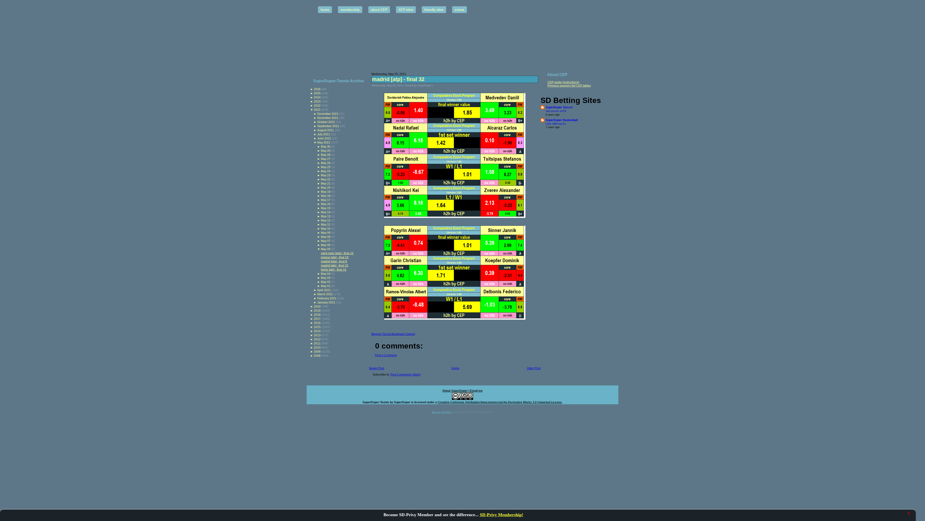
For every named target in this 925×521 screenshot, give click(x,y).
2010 (317, 347)
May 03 (325, 278)
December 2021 (327, 114)
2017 (317, 319)
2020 (317, 306)
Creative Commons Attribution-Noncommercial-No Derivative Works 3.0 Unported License (500, 402)
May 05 (325, 249)
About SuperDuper (455, 390)
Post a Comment (386, 355)
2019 (317, 310)
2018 (317, 314)
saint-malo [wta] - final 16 (337, 253)
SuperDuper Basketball (562, 120)
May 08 (325, 237)
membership (350, 10)
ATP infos (406, 10)
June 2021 (324, 138)
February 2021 (327, 298)
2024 (317, 97)
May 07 (325, 241)
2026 (317, 89)
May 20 (325, 187)
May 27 (325, 159)
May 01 (325, 286)
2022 (317, 105)
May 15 (325, 208)
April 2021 (324, 290)
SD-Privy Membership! (501, 514)
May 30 (325, 146)
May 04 (325, 273)
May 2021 (323, 142)
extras (459, 10)
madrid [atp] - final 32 (334, 265)
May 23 (325, 175)
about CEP (379, 10)
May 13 (325, 216)
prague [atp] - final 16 (335, 257)
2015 (317, 327)
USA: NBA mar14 (556, 123)
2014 (317, 331)
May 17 (325, 200)
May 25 (325, 167)
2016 (317, 323)
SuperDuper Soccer (559, 107)
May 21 (325, 183)
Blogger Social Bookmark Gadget (393, 334)
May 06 (325, 245)
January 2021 (326, 302)
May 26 (325, 163)
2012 (317, 339)
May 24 (325, 171)
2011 (317, 343)
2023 (317, 101)
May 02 (325, 282)
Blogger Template (441, 412)
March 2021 (325, 294)
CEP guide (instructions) (563, 82)
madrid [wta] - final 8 (334, 261)
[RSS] (311, 400)
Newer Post (376, 368)
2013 (317, 335)
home (325, 10)
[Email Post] (436, 85)
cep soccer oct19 (556, 111)
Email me (476, 390)
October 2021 (326, 122)
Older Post (534, 368)
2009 (317, 351)
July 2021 (323, 134)
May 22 (325, 179)
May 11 (325, 224)
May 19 (325, 191)
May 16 (325, 204)
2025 (317, 93)
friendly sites (433, 10)
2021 (317, 109)
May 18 (325, 196)
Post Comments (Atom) (405, 374)
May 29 (325, 150)
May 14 (325, 212)
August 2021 (325, 130)
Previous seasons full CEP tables (569, 85)
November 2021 (327, 118)
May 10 (325, 228)
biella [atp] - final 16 (333, 269)
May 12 (325, 220)
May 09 (325, 232)
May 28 (325, 155)
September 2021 (328, 126)
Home (455, 368)
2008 (317, 355)
